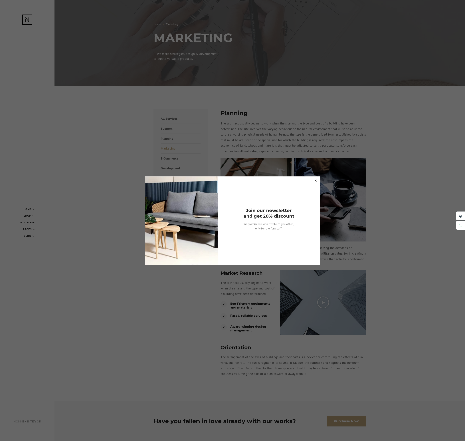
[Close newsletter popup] (315, 180)
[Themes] (460, 216)
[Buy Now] (460, 225)
